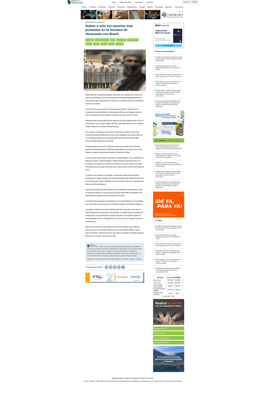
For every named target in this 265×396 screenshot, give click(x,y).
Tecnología (159, 7)
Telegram (118, 259)
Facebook (138, 259)
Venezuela (119, 44)
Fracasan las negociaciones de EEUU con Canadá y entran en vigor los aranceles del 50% (168, 270)
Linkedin (127, 378)
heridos (96, 44)
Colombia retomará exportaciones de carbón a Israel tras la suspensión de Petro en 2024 (168, 252)
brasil (112, 40)
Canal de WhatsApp (107, 259)
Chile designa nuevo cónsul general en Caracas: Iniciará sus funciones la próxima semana (168, 83)
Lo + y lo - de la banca (162, 338)
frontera (88, 44)
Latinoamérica (132, 7)
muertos (104, 44)
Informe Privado (125, 2)
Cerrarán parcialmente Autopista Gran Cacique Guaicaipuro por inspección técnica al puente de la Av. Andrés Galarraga (168, 103)
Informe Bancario (160, 333)
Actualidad (89, 40)
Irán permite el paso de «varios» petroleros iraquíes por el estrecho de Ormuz (168, 67)
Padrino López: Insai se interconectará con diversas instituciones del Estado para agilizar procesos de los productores (168, 93)
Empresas (102, 7)
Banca (84, 7)
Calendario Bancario (161, 342)
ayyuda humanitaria (102, 40)
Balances (168, 7)
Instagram (125, 259)
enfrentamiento (133, 40)
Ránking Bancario (160, 328)
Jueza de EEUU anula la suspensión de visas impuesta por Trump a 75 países (168, 75)
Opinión (150, 7)
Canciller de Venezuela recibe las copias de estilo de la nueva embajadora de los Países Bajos (169, 58)
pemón (111, 44)
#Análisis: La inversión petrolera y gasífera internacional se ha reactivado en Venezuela (168, 164)
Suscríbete (139, 2)
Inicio (114, 2)
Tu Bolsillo (93, 7)
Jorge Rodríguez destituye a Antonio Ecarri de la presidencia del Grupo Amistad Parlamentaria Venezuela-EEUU (169, 146)
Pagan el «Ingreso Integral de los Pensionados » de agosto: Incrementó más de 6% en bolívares (168, 155)
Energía (142, 7)
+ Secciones (178, 7)
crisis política (121, 40)
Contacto (149, 2)
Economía (121, 7)
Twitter (131, 259)
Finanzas (111, 7)
